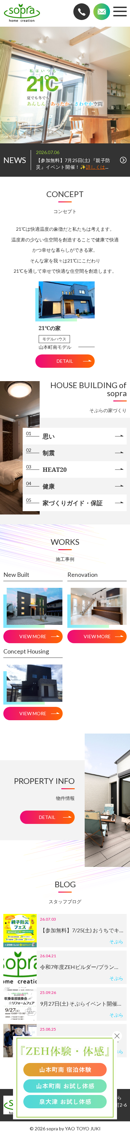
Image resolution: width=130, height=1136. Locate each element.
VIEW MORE (32, 636)
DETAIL (65, 361)
